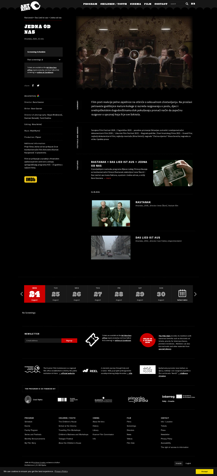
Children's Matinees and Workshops (73, 434)
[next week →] (195, 294)
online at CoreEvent (45, 72)
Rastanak (143, 202)
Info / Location (167, 421)
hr (193, 4)
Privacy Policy (166, 438)
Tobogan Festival (66, 438)
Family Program (31, 430)
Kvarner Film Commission (103, 434)
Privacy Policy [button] (61, 471)
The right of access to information (174, 447)
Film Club (131, 443)
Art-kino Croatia (39, 462)
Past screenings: (35, 59)
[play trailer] (134, 55)
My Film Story (30, 443)
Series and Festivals (33, 434)
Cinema (135, 4)
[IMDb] (30, 179)
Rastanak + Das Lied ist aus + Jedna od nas (43, 17)
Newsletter (165, 434)
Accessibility (166, 443)
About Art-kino (98, 421)
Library (95, 430)
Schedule (28, 421)
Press (163, 430)
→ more (107, 178)
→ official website (67, 373)
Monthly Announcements (35, 438)
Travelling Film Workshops (69, 430)
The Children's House (67, 421)
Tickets (164, 426)
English (188, 463)
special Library (165, 349)
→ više (129, 373)
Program (90, 4)
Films (129, 421)
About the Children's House (70, 443)
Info (94, 438)
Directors (130, 430)
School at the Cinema (67, 426)
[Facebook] (33, 86)
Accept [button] (204, 471)
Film (147, 4)
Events (27, 426)
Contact (161, 4)
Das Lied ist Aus (147, 237)
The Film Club (164, 336)
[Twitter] (38, 86)
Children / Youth (113, 4)
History (95, 426)
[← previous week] (21, 294)
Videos (129, 438)
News (129, 434)
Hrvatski (178, 463)
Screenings (131, 426)
